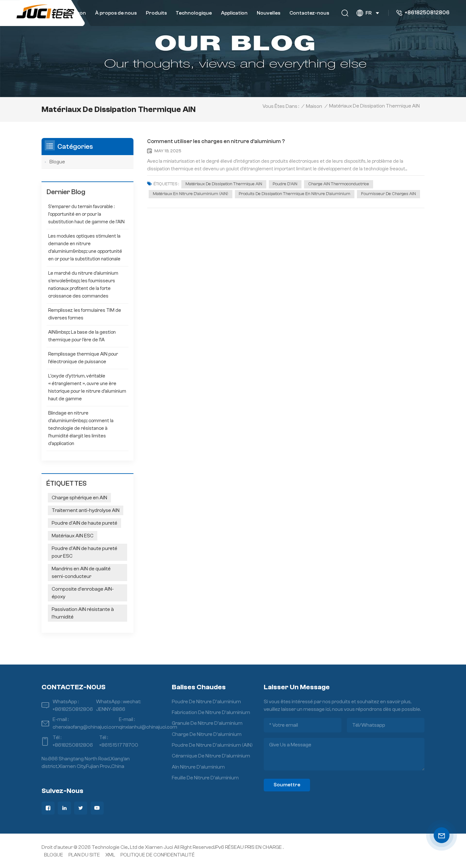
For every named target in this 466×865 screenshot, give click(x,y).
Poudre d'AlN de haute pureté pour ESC (84, 552)
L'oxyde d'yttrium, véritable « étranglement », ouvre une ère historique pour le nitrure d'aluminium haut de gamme (87, 387)
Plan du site (84, 855)
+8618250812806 (427, 13)
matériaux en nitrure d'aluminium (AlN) (190, 193)
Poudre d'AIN (285, 184)
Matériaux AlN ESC (73, 536)
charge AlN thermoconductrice (338, 184)
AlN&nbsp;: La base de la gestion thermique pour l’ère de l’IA (82, 336)
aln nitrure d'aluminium (198, 767)
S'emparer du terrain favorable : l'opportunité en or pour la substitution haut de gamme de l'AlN (86, 214)
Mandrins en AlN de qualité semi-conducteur (81, 572)
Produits (156, 13)
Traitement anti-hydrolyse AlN (86, 510)
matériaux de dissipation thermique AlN (223, 184)
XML (110, 855)
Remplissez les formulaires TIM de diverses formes (84, 314)
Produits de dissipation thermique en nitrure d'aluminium (294, 193)
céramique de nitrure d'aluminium (211, 756)
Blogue (57, 162)
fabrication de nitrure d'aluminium (211, 712)
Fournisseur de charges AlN (388, 193)
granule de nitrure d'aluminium (207, 723)
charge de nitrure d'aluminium (207, 734)
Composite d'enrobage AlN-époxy (83, 593)
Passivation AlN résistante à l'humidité (83, 613)
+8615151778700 (118, 745)
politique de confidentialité (157, 855)
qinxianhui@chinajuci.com (148, 727)
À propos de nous (116, 13)
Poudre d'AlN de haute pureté (84, 523)
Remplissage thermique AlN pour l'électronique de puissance (83, 357)
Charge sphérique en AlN (79, 498)
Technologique (194, 13)
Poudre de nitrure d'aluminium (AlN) (212, 745)
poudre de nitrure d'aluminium (206, 701)
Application (234, 13)
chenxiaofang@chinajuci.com (86, 727)
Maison (77, 13)
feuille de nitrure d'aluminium (205, 778)
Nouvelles (268, 13)
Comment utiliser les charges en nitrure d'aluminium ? (216, 141)
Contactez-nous (309, 13)
